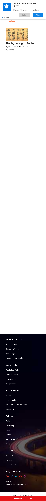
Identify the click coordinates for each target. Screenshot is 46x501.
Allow (38, 14)
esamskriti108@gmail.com (16, 484)
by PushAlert (8, 18)
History (9, 435)
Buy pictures (11, 383)
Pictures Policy (12, 374)
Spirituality (10, 425)
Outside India (11, 464)
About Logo (10, 353)
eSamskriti (10, 409)
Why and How (11, 344)
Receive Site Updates (23, 498)
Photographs (11, 400)
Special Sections (12, 444)
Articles (9, 395)
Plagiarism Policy (13, 370)
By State (9, 455)
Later (24, 14)
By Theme (10, 460)
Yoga (8, 430)
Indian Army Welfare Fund (16, 404)
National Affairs (12, 439)
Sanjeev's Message (13, 349)
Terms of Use (11, 379)
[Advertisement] (23, 243)
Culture (9, 421)
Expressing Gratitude (14, 358)
